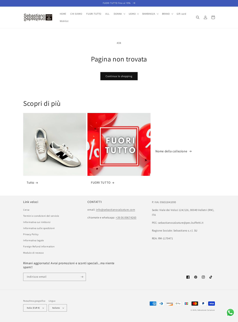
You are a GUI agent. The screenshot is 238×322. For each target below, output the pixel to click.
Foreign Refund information (39, 246)
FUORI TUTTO (101, 182)
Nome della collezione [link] (171, 151)
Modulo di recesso (33, 252)
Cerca (26, 209)
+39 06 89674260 (126, 217)
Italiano (56, 307)
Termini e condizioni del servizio (41, 215)
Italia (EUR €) (33, 307)
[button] (119, 13)
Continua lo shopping (119, 76)
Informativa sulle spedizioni (39, 228)
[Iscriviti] (82, 277)
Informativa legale (33, 240)
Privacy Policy (30, 234)
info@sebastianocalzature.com (115, 209)
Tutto (30, 182)
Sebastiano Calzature (206, 310)
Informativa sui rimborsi (36, 222)
